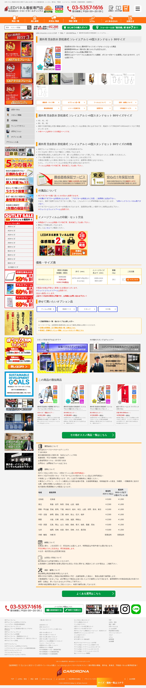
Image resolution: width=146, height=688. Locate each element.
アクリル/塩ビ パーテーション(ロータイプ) (86, 649)
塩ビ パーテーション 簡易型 (82, 653)
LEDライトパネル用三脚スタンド (83, 626)
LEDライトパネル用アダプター (83, 628)
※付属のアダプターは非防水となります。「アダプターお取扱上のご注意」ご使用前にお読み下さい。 (77, 198)
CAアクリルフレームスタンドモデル (15, 654)
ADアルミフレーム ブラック (13, 626)
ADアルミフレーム (10, 620)
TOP (110, 620)
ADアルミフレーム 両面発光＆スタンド (16, 636)
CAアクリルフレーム (11, 644)
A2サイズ (11, 235)
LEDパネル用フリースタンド (47, 634)
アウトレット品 (12, 142)
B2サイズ (11, 255)
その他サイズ (13, 267)
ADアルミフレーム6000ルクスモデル (15, 622)
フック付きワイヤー (80, 624)
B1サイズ (11, 251)
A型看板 (14, 120)
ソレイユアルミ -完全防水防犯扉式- (15, 624)
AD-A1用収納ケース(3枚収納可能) (49, 651)
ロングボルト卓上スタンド (81, 620)
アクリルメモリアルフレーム (13, 652)
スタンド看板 (16, 115)
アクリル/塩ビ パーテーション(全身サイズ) (86, 644)
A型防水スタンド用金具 (46, 647)
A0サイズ (11, 227)
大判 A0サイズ (43, 624)
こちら (47, 228)
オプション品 (16, 137)
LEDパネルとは (113, 626)
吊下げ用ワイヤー (79, 637)
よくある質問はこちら (89, 593)
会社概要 (111, 641)
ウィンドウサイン (18, 126)
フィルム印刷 (46, 309)
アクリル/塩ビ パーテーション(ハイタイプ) (86, 651)
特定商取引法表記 (114, 630)
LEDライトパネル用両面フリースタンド (50, 641)
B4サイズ (11, 263)
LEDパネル (15, 110)
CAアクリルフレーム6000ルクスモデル (16, 646)
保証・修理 (112, 624)
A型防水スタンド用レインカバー (48, 645)
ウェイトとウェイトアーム (50, 209)
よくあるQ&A (113, 628)
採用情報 (111, 639)
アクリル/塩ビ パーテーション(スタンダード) (87, 647)
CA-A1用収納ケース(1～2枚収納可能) (50, 649)
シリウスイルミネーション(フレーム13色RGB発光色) (20, 648)
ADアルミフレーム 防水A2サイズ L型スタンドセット (21, 638)
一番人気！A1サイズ (45, 620)
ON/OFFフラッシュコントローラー (84, 632)
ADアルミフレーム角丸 (11, 640)
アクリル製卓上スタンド (81, 622)
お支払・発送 (113, 622)
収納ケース (67, 309)
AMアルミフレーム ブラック (13, 632)
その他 (107, 309)
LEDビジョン (16, 131)
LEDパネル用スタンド (45, 632)
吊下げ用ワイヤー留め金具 (81, 639)
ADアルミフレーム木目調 (12, 634)
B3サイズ (11, 259)
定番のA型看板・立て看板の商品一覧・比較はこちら (57, 328)
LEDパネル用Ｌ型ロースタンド (48, 636)
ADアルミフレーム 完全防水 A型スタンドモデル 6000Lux (18, 629)
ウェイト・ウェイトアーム (47, 643)
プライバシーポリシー (115, 632)
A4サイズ (11, 243)
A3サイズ (11, 239)
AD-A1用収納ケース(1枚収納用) (48, 654)
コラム (111, 637)
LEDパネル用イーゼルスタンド (48, 639)
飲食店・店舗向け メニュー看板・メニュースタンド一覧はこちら (62, 330)
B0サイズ (11, 247)
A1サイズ (11, 231)
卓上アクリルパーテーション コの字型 (85, 642)
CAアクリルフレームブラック (13, 650)
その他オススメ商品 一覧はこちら (88, 435)
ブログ (111, 635)
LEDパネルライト (44, 627)
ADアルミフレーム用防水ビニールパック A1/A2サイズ (90, 630)
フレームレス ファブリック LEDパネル (50, 629)
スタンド (87, 309)
